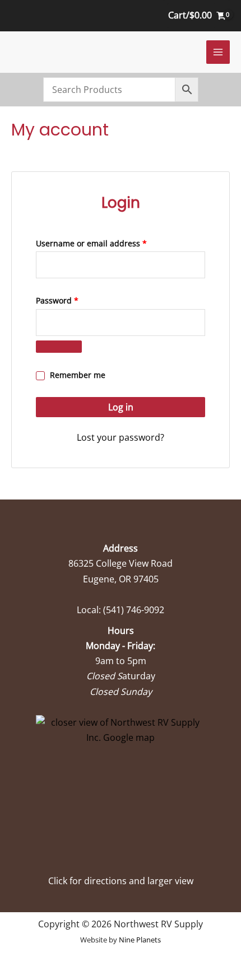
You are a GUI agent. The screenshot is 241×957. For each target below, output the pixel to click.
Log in (120, 407)
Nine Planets (140, 940)
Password (74, 300)
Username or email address (108, 243)
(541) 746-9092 (133, 610)
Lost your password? (120, 437)
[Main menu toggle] (218, 52)
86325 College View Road (120, 563)
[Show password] (59, 346)
